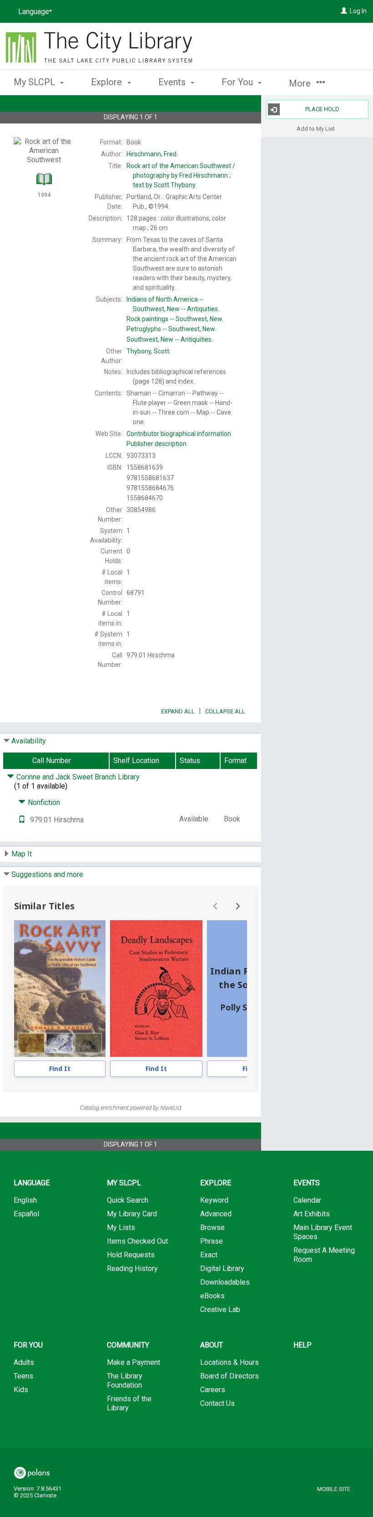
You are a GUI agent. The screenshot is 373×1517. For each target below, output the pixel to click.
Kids (21, 1389)
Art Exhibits (311, 1214)
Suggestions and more (47, 874)
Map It (21, 854)
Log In (358, 11)
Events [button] (173, 82)
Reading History (132, 1268)
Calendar (307, 1200)
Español (26, 1214)
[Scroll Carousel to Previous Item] (215, 906)
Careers (212, 1389)
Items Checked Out (137, 1241)
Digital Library (222, 1268)
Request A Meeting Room (324, 1255)
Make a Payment (133, 1362)
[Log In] (344, 11)
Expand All (178, 711)
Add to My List (316, 128)
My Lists (121, 1227)
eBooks (212, 1296)
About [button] (211, 1345)
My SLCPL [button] (35, 82)
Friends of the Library (129, 1403)
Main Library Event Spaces (322, 1232)
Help (302, 1345)
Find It (60, 1068)
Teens (23, 1376)
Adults (24, 1362)
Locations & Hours (229, 1362)
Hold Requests (131, 1254)
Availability (28, 741)
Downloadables (225, 1282)
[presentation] (60, 988)
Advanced (216, 1214)
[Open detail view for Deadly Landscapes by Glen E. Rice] (156, 988)
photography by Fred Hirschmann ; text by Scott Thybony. (180, 175)
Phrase (211, 1241)
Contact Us (217, 1403)
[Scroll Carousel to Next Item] (237, 906)
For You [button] (238, 82)
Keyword (214, 1200)
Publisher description (156, 443)
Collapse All (225, 711)
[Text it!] (21, 819)
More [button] (301, 83)
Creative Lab (220, 1309)
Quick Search (127, 1200)
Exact (208, 1254)
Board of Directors (229, 1376)
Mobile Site (333, 1489)
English (25, 1200)
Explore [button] (107, 82)
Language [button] (32, 1183)
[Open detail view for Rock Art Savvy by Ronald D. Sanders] (60, 988)
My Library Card (132, 1214)
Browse (212, 1227)
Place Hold (322, 109)
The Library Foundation (124, 1380)
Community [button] (128, 1345)
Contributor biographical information (178, 433)
